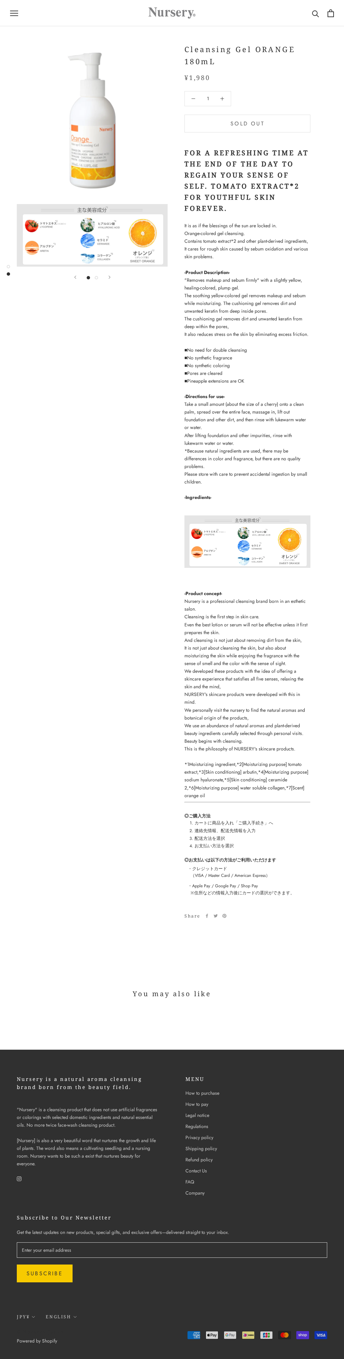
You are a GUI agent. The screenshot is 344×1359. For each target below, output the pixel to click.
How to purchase (202, 1093)
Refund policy (199, 1159)
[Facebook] (207, 916)
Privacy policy (199, 1137)
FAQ (189, 1181)
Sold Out (247, 123)
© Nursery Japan (40, 1332)
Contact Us (196, 1170)
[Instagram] (19, 1178)
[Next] (110, 277)
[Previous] (75, 277)
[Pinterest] (224, 916)
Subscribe (45, 1273)
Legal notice (197, 1115)
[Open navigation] (14, 13)
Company (195, 1193)
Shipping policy (201, 1148)
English (58, 1317)
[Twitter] (216, 916)
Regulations (196, 1126)
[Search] (315, 13)
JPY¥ (23, 1317)
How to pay (196, 1104)
